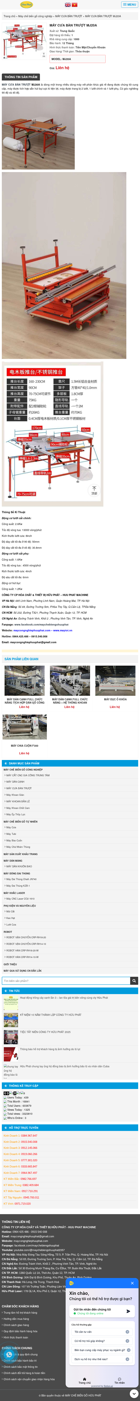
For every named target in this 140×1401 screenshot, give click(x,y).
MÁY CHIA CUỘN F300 (24, 745)
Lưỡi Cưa (11, 924)
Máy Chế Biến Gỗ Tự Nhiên (20, 821)
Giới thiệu (10, 964)
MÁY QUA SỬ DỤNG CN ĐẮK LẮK (23, 970)
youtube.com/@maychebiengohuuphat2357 (39, 1250)
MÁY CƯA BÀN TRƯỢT (68, 16)
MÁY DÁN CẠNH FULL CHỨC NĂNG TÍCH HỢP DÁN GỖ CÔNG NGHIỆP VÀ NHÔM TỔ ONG (24, 702)
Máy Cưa (11, 827)
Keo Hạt (10, 918)
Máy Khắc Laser (14, 893)
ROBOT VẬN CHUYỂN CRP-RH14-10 (26, 944)
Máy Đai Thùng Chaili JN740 (21, 879)
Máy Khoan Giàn (15, 794)
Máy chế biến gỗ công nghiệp (35, 16)
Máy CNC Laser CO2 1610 (20, 898)
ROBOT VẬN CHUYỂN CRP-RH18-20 (26, 937)
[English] (68, 4)
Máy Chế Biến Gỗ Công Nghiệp (23, 769)
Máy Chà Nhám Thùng (18, 846)
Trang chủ (9, 16)
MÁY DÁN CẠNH (15, 781)
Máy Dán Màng (13, 860)
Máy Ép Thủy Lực (15, 814)
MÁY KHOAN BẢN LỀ (18, 801)
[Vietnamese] (74, 4)
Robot (8, 932)
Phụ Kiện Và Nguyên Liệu (20, 905)
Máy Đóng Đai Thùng (17, 873)
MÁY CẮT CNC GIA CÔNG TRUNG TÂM (28, 775)
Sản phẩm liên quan (21, 659)
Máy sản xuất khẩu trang (21, 854)
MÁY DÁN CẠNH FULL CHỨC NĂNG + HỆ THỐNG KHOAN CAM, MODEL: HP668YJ (70, 702)
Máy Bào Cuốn (14, 840)
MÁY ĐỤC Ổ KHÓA (115, 699)
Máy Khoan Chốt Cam (18, 808)
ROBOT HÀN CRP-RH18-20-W (22, 950)
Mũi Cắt (10, 911)
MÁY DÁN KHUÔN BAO (19, 866)
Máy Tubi (11, 834)
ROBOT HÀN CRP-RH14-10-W (22, 957)
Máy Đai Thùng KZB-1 (18, 885)
